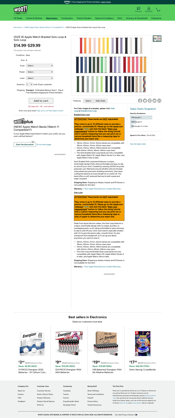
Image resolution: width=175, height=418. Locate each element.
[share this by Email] (159, 101)
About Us (21, 391)
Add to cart (41, 100)
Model (22, 72)
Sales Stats (100, 101)
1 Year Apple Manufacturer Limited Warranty (102, 189)
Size (23, 60)
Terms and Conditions (96, 394)
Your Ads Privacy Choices (124, 415)
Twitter (66, 394)
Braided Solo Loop (89, 111)
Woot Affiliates (93, 391)
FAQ (19, 398)
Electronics (18, 27)
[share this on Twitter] (145, 101)
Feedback (21, 401)
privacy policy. (136, 403)
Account (148, 11)
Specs (88, 101)
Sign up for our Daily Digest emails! (50, 111)
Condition (20, 55)
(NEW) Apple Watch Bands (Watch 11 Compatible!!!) (44, 27)
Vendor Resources (94, 405)
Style (22, 66)
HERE (86, 129)
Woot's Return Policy (45, 394)
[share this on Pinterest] (150, 101)
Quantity (21, 84)
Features (77, 101)
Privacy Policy (93, 401)
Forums (138, 11)
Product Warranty (43, 398)
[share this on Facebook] (140, 101)
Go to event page (43, 144)
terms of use (123, 403)
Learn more (106, 2)
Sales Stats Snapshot (143, 108)
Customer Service (44, 391)
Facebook (67, 391)
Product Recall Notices (46, 401)
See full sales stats (138, 144)
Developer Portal (69, 405)
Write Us (40, 405)
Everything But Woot (71, 401)
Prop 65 (90, 398)
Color (22, 78)
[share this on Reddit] (154, 101)
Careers (21, 394)
